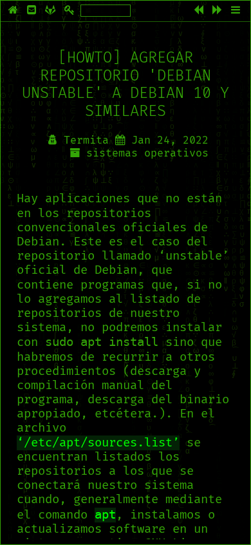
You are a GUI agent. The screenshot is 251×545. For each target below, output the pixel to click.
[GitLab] (51, 11)
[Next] (218, 11)
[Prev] (200, 11)
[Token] (70, 11)
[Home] (14, 11)
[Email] (33, 11)
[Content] (237, 11)
